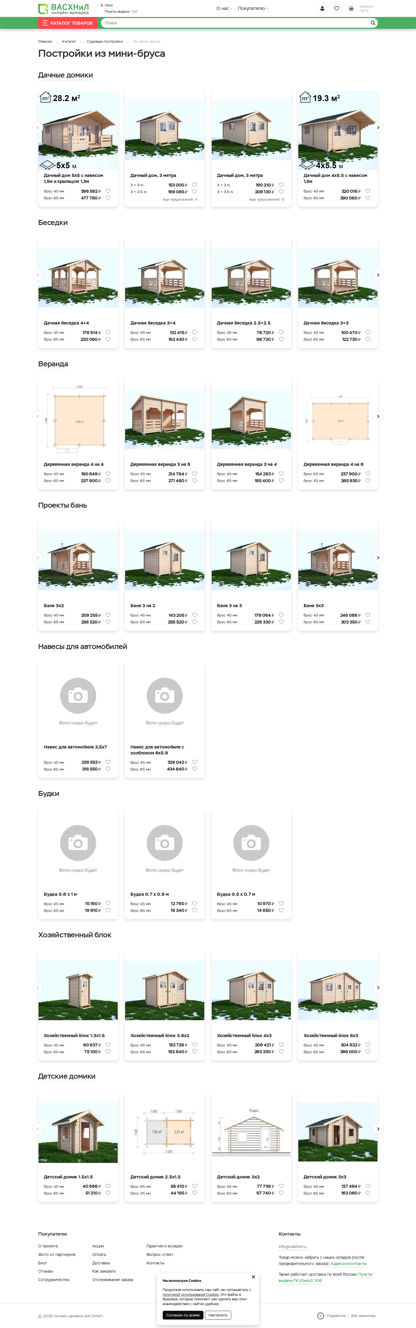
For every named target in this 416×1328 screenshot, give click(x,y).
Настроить (218, 1315)
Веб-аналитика (363, 1316)
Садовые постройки (105, 41)
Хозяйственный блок (74, 935)
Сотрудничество (54, 1279)
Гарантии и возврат (165, 1246)
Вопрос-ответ (160, 1254)
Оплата (99, 1254)
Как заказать (104, 1271)
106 (121, 11)
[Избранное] (337, 8)
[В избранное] (108, 191)
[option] (78, 152)
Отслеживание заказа (112, 1279)
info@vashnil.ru (292, 1246)
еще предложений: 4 (180, 199)
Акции (98, 1246)
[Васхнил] (63, 8)
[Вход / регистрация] (322, 8)
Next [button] (378, 127)
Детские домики (67, 1076)
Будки (48, 793)
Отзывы (45, 1271)
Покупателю (251, 8)
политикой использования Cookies (191, 1294)
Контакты (155, 1263)
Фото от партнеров (57, 1254)
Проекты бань (62, 505)
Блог (42, 1263)
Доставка (101, 1263)
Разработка (336, 1316)
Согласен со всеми (183, 1315)
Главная (45, 41)
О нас (222, 8)
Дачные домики (65, 75)
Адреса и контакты (348, 1263)
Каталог (69, 41)
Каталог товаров (72, 23)
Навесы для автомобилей (82, 646)
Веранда (53, 364)
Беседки (53, 222)
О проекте (48, 1246)
